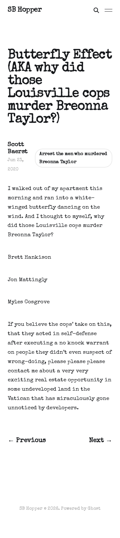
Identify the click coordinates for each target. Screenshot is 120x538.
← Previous (27, 441)
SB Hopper (25, 10)
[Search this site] (96, 10)
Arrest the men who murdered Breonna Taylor (73, 158)
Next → (100, 441)
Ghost (94, 509)
